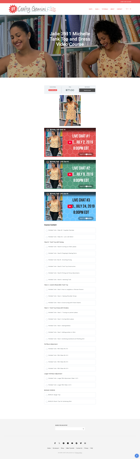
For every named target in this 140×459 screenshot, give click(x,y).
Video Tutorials (70, 448)
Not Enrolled (52, 90)
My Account (56, 448)
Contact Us (79, 448)
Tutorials (105, 9)
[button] (127, 9)
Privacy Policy (78, 452)
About (112, 9)
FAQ (91, 448)
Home (49, 448)
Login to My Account (125, 1)
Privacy (86, 448)
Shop (90, 9)
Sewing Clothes (71, 54)
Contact (119, 9)
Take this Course (87, 90)
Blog (96, 9)
